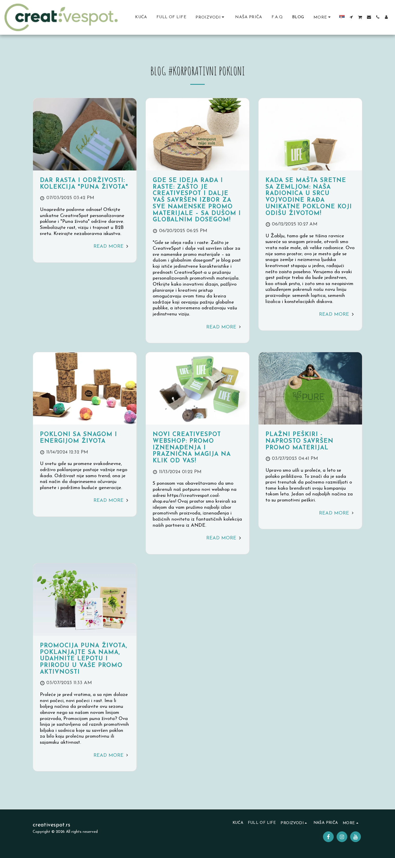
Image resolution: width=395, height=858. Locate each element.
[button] (351, 17)
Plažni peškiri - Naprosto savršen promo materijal (299, 441)
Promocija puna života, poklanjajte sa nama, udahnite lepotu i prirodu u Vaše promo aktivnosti (83, 659)
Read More (109, 246)
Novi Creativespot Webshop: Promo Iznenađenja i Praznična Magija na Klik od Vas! (192, 448)
